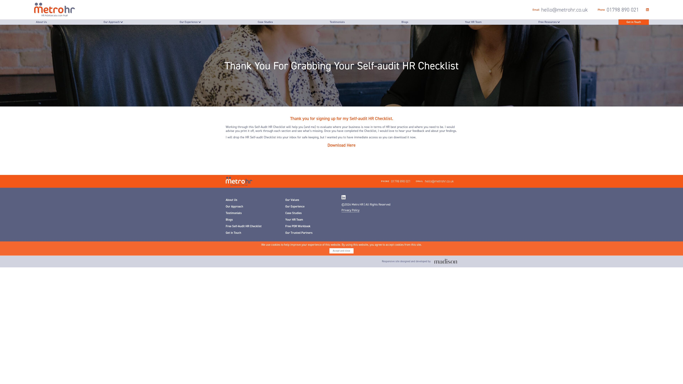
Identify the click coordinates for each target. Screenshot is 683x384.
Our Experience (189, 22)
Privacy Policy (350, 210)
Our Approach (112, 22)
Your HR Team (473, 22)
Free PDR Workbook (297, 226)
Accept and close (341, 250)
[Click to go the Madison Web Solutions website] (445, 261)
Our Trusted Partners (299, 233)
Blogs (404, 22)
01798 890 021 (623, 10)
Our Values (292, 200)
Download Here (341, 145)
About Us (41, 22)
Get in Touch (633, 22)
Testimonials (337, 22)
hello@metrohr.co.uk (564, 10)
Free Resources (547, 22)
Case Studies (265, 22)
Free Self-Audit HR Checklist (244, 226)
